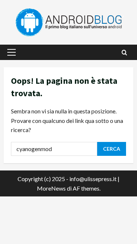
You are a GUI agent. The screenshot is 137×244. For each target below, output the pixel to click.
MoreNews (51, 188)
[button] (11, 52)
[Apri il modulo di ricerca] (124, 52)
